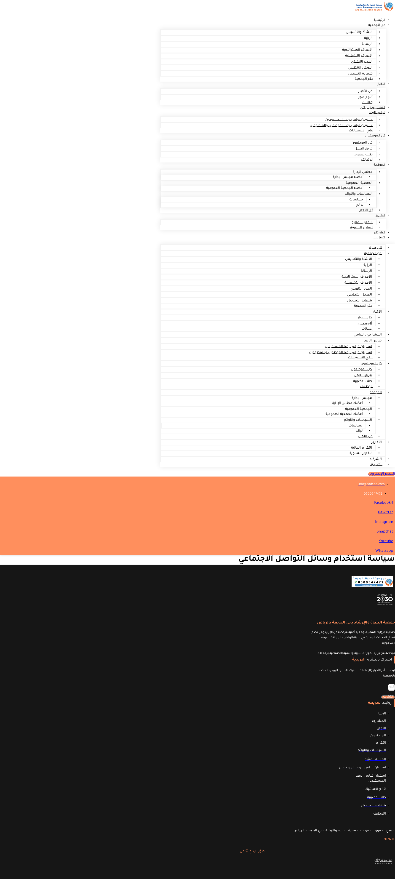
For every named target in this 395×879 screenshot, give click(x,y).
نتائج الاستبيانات (361, 131)
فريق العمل (364, 149)
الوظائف (367, 160)
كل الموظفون (375, 136)
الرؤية (368, 38)
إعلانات (367, 329)
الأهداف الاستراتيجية (357, 50)
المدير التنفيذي (362, 62)
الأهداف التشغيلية (359, 56)
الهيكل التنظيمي (360, 68)
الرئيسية (375, 248)
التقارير (380, 215)
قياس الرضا (377, 112)
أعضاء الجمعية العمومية (344, 188)
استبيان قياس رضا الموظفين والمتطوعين (341, 126)
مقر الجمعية (364, 79)
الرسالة (367, 44)
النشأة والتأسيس (359, 32)
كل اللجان (366, 210)
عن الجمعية (376, 25)
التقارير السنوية (361, 228)
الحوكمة (379, 165)
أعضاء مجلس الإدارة (348, 177)
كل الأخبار (365, 91)
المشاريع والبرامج (368, 335)
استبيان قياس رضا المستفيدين (349, 120)
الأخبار (381, 84)
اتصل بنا (379, 238)
